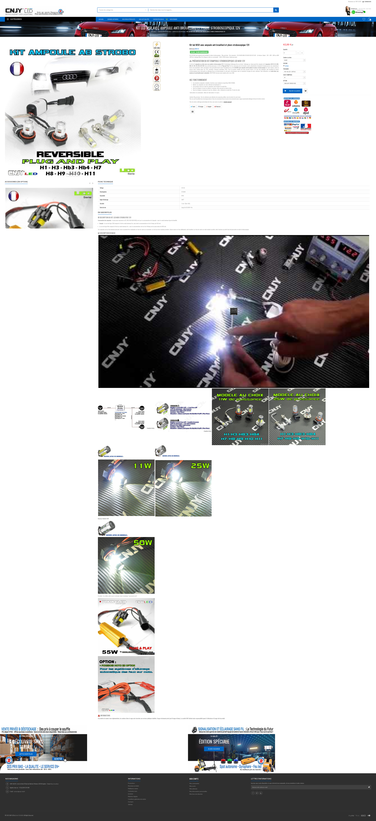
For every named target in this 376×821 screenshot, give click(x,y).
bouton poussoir (227, 102)
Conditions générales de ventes (137, 799)
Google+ (209, 106)
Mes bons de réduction (196, 794)
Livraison (130, 794)
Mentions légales (133, 796)
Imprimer (192, 112)
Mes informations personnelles (198, 791)
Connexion (367, 1)
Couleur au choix (287, 57)
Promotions (131, 783)
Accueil (153, 31)
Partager (201, 106)
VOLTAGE (285, 63)
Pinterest (218, 106)
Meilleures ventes (133, 788)
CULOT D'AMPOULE (287, 75)
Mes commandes (194, 783)
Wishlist (364, 19)
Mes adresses (193, 789)
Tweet (193, 106)
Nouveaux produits (133, 786)
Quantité (285, 49)
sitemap (130, 804)
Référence (192, 49)
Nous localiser (55, 784)
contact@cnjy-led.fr (19, 791)
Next (92, 183)
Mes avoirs (192, 786)
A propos (130, 802)
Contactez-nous (132, 791)
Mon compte (193, 778)
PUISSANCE (286, 69)
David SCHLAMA (19, 815)
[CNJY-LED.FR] (49, 11)
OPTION (285, 81)
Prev (90, 183)
